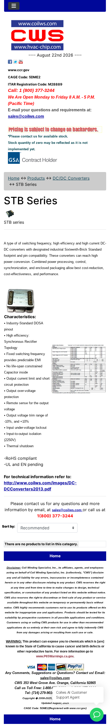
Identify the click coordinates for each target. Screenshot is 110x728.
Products (36, 178)
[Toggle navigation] (13, 6)
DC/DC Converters (71, 178)
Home (13, 178)
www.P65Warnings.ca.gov (54, 656)
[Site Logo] (55, 35)
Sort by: (8, 526)
